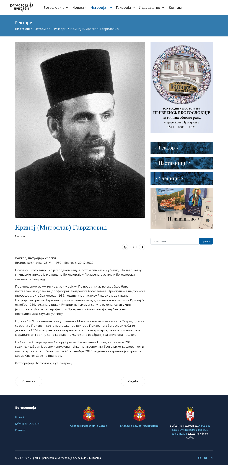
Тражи (206, 241)
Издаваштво (149, 7)
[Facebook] (125, 247)
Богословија (54, 7)
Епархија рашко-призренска (139, 425)
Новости (79, 7)
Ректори (20, 236)
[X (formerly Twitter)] (134, 247)
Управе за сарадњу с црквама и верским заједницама (191, 429)
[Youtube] (205, 457)
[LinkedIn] (142, 247)
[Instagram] (212, 457)
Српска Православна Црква (88, 425)
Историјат (99, 7)
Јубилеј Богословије (27, 423)
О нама (19, 417)
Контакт (176, 7)
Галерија (123, 7)
